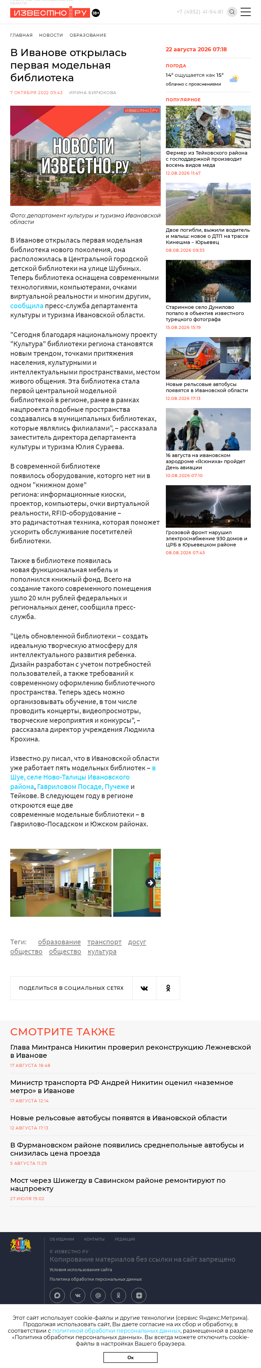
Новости (51, 35)
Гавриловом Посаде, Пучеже (83, 786)
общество (26, 951)
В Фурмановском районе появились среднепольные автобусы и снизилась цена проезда (127, 1149)
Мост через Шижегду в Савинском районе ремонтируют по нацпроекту (118, 1184)
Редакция (125, 1239)
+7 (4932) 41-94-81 (200, 12)
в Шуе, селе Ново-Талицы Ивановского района (83, 777)
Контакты (94, 1239)
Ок (130, 1357)
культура (102, 951)
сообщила (27, 305)
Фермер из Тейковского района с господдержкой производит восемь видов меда (206, 159)
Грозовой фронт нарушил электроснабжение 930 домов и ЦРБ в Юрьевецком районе (206, 538)
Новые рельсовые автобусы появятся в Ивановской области (207, 387)
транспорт (104, 941)
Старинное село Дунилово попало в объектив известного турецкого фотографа (205, 313)
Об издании (62, 1239)
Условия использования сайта (81, 1269)
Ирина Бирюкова (93, 92)
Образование (88, 35)
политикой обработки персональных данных (116, 1331)
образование (59, 941)
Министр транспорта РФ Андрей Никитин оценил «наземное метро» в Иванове (121, 1086)
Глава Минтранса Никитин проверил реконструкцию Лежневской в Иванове (130, 1051)
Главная (21, 35)
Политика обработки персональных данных (96, 1279)
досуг (137, 941)
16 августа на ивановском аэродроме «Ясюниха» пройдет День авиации (205, 461)
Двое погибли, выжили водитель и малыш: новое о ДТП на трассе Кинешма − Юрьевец (208, 236)
